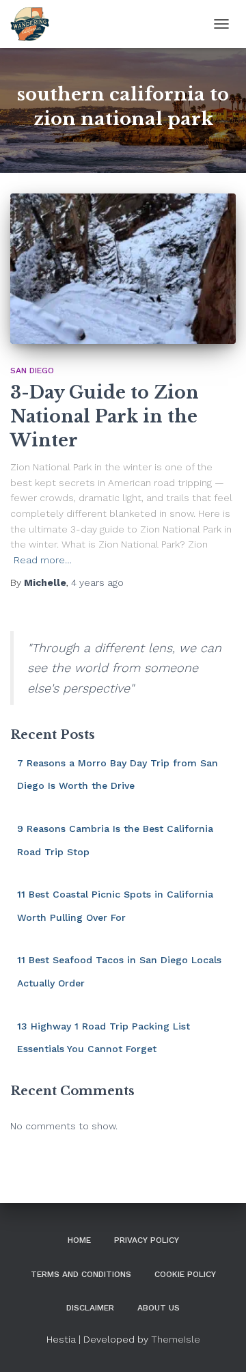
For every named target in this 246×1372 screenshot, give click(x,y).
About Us (158, 1308)
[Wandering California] (34, 24)
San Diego (32, 370)
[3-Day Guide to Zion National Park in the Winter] (123, 268)
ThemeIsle (175, 1339)
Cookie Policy (185, 1274)
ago (97, 582)
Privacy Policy (146, 1240)
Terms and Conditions (81, 1274)
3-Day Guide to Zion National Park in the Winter (104, 416)
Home (79, 1240)
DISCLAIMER (90, 1308)
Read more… (43, 559)
